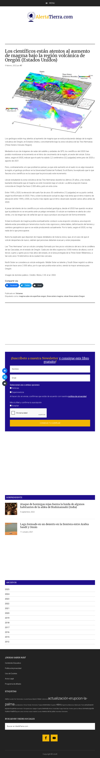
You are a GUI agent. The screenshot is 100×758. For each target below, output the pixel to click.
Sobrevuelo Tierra (80, 705)
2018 (7, 623)
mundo (11, 699)
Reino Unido (52, 708)
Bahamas (71, 705)
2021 (7, 608)
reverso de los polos (48, 711)
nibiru (59, 704)
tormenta (86, 708)
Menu (52, 3)
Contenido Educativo (13, 663)
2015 (7, 637)
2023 (7, 599)
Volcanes (19, 293)
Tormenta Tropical (37, 705)
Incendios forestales (62, 711)
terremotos (46, 705)
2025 (7, 589)
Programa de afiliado (13, 684)
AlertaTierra (50, 16)
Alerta (7, 699)
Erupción (53, 705)
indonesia (45, 699)
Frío (15, 699)
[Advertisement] (50, 32)
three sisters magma (55, 296)
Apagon (35, 708)
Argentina (65, 705)
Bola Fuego (59, 708)
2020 (7, 613)
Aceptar (15, 406)
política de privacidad (77, 396)
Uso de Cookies (11, 674)
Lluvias (39, 711)
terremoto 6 (19, 708)
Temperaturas (28, 708)
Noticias (15, 388)
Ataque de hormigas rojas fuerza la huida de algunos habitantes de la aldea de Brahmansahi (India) (52, 506)
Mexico (81, 708)
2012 (7, 642)
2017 (7, 627)
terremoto (45, 708)
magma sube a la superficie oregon (32, 296)
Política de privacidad (13, 668)
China (25, 705)
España (39, 708)
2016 (7, 632)
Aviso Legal (9, 679)
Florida (29, 705)
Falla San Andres (68, 708)
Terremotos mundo (22, 699)
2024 (7, 594)
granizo (76, 708)
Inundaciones (19, 705)
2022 (7, 603)
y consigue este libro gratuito (66, 360)
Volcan (39, 699)
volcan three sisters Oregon (74, 296)
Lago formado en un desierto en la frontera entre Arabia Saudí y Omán (54, 526)
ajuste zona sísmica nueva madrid (26, 711)
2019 (7, 618)
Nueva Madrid (32, 699)
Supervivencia (17, 392)
